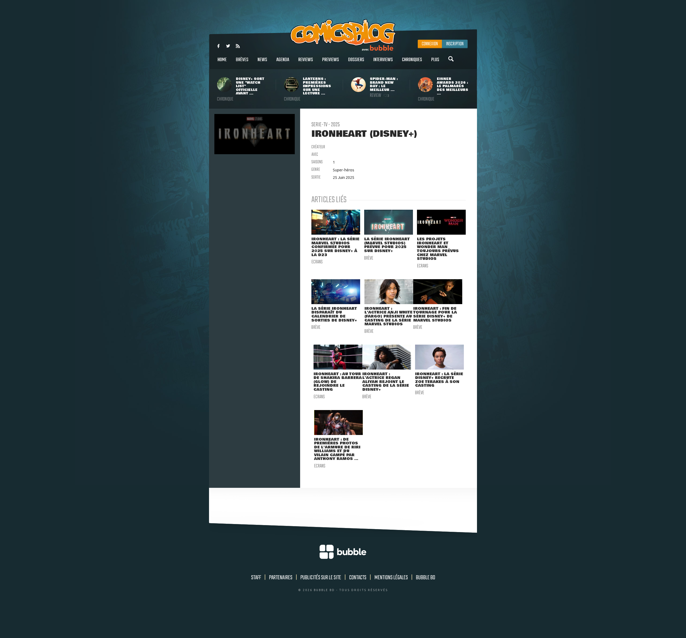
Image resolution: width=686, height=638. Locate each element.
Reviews (305, 60)
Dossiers (356, 60)
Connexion (430, 44)
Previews (330, 60)
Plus (435, 60)
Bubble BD (425, 577)
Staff (256, 577)
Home (222, 60)
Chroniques (412, 60)
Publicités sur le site (320, 577)
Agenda (282, 60)
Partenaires (280, 577)
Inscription (455, 44)
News (262, 60)
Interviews (383, 60)
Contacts (357, 577)
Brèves (242, 60)
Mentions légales (391, 577)
